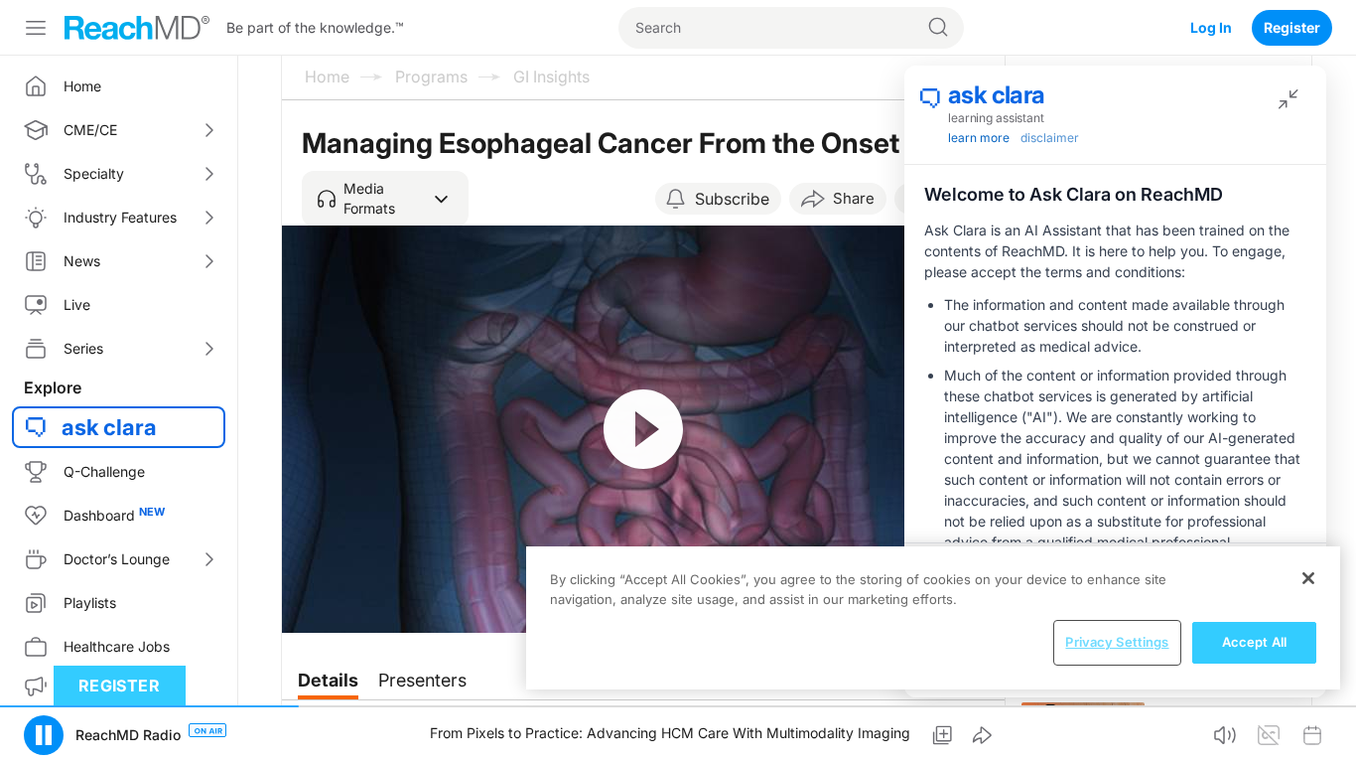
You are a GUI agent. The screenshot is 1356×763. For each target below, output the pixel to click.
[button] (385, 199)
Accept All (1254, 642)
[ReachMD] (137, 28)
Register (1292, 27)
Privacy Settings (1116, 642)
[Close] (1308, 578)
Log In (1211, 27)
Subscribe (732, 199)
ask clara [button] (109, 427)
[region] (933, 617)
